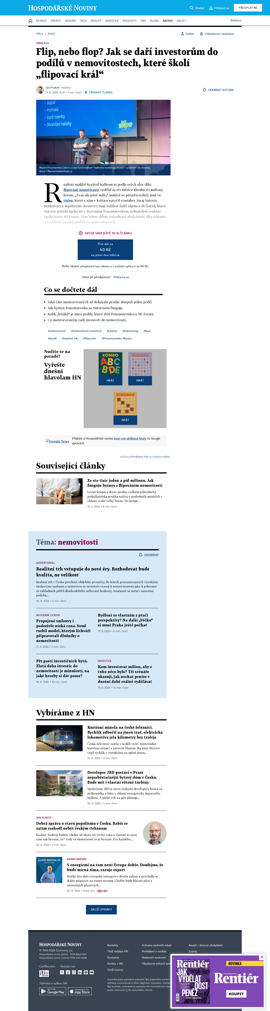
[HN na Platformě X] (62, 972)
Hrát (110, 380)
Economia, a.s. (64, 950)
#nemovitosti (57, 330)
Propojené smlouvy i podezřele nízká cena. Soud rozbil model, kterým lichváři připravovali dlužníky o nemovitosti (63, 631)
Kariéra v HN (115, 963)
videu (68, 200)
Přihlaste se (121, 277)
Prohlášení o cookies (154, 951)
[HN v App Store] (80, 991)
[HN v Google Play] (52, 991)
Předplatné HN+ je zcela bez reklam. (151, 456)
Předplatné (248, 7)
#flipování (89, 338)
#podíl (52, 338)
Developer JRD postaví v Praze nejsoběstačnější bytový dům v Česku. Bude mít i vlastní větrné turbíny (122, 777)
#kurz (147, 330)
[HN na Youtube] (92, 972)
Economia (113, 957)
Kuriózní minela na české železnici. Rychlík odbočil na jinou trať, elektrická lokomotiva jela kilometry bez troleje (125, 732)
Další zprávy (101, 909)
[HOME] (30, 21)
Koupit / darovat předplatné (206, 945)
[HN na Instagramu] (74, 972)
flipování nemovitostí (81, 190)
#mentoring (130, 330)
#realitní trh (70, 338)
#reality (112, 330)
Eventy (193, 951)
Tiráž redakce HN (117, 951)
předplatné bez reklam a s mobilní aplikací (108, 266)
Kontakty (112, 945)
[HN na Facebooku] (68, 972)
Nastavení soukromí (154, 957)
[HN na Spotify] (86, 972)
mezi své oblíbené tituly (130, 438)
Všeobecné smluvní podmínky (160, 963)
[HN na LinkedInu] (80, 972)
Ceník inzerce (115, 970)
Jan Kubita (43, 817)
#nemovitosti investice (86, 330)
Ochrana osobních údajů (157, 945)
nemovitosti (78, 542)
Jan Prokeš (52, 87)
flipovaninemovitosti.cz (60, 171)
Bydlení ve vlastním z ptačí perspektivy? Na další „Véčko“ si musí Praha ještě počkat (125, 620)
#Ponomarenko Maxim (117, 338)
